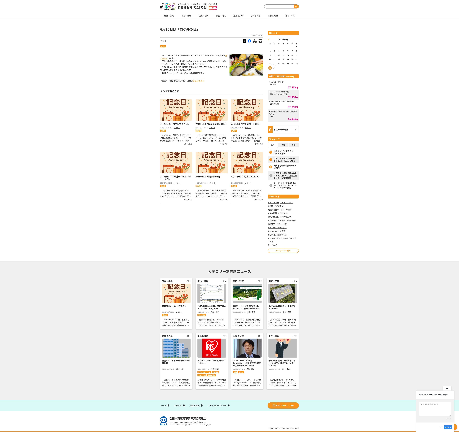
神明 (235, 372)
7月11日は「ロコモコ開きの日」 (211, 123)
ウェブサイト (198, 80)
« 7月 (269, 39)
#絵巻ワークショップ (277, 224)
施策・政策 (203, 15)
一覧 (187, 281)
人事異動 (215, 372)
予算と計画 (255, 15)
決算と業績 (273, 15)
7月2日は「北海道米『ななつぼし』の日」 (175, 178)
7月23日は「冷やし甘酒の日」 (175, 123)
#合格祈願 (272, 213)
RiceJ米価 (201, 315)
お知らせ (178, 405)
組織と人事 (238, 15)
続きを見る (188, 144)
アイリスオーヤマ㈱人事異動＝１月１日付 (211, 361)
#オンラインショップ (277, 227)
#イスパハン (273, 231)
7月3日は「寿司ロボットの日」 (246, 123)
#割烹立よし (273, 216)
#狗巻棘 (281, 220)
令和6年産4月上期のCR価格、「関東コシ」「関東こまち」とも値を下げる (285, 185)
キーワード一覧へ (283, 250)
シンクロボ (202, 375)
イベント (163, 41)
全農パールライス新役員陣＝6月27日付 (176, 361)
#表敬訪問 (291, 220)
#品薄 (282, 231)
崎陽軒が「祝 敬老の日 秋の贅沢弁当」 (284, 152)
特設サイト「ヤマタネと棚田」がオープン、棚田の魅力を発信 (246, 307)
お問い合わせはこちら (285, 405)
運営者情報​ (194, 405)
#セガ (288, 209)
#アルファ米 (273, 202)
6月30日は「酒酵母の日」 (208, 176)
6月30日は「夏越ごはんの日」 (246, 176)
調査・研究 (221, 15)
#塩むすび (282, 213)
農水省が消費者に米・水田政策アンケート (281, 307)
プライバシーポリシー (217, 405)
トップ (163, 405)
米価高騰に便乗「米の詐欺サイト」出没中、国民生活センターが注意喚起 (285, 175)
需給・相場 (186, 15)
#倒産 (270, 206)
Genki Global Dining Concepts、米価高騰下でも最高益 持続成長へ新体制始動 (247, 363)
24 (274, 63)
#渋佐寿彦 (272, 220)
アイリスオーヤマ (204, 372)
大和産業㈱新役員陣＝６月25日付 (285, 167)
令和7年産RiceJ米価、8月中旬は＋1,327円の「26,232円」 (211, 307)
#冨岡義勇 (279, 206)
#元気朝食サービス (276, 209)
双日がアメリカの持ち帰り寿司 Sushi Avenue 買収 (285, 159)
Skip (440, 427)
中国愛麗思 (212, 375)
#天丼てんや (285, 216)
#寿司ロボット (286, 202)
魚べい (241, 372)
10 (274, 55)
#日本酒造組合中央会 (277, 234)
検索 (296, 6)
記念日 (163, 46)
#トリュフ (272, 244)
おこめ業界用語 (281, 129)
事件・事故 (286, 369)
